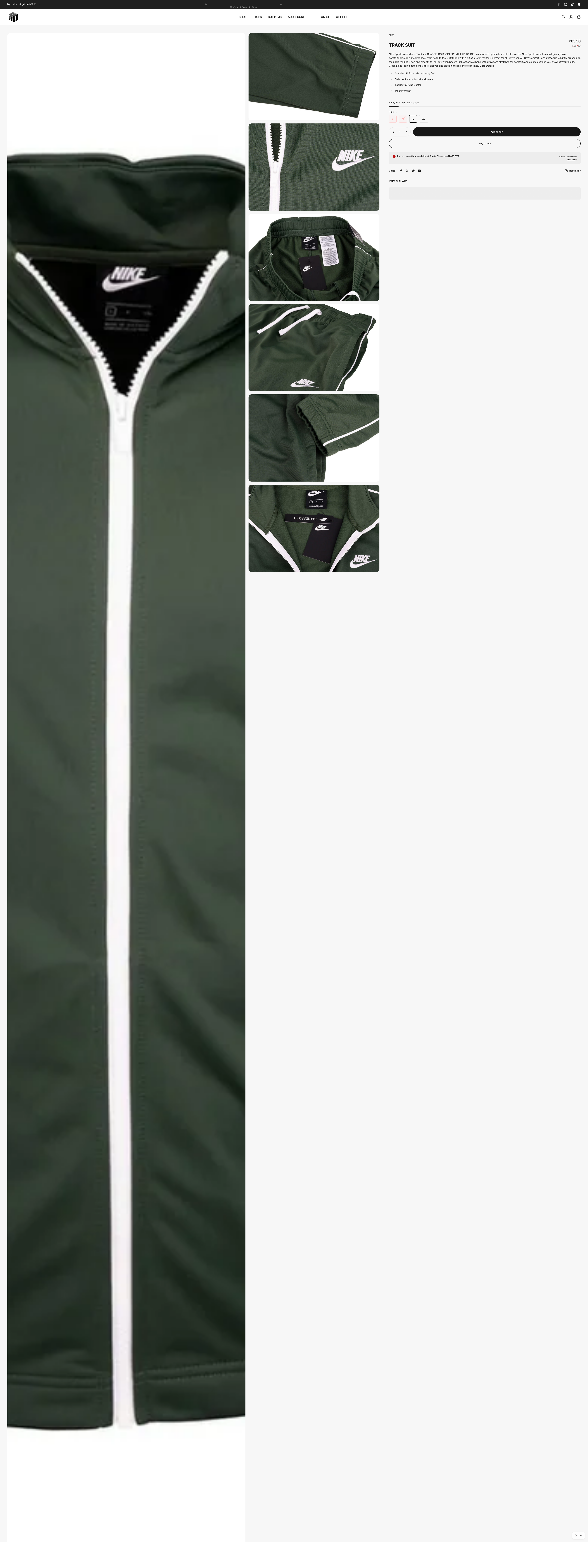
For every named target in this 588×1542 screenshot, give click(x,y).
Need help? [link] (575, 170)
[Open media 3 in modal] (314, 167)
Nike (391, 34)
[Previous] (205, 4)
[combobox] (23, 4)
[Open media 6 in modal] (314, 438)
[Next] (281, 4)
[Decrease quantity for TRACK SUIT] (392, 131)
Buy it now (485, 143)
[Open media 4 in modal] (314, 257)
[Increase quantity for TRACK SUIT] (407, 131)
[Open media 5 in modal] (314, 347)
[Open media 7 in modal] (314, 528)
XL (423, 118)
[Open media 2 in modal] (314, 76)
